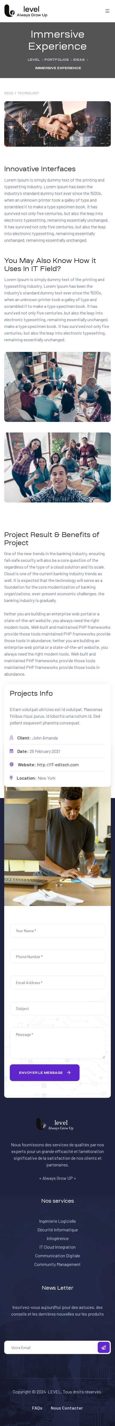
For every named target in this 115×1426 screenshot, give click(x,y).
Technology (28, 93)
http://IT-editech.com (58, 764)
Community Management (57, 1264)
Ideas (8, 93)
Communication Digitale (57, 1255)
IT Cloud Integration (57, 1246)
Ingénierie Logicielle (57, 1221)
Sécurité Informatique (57, 1229)
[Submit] (104, 1347)
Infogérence (58, 1238)
